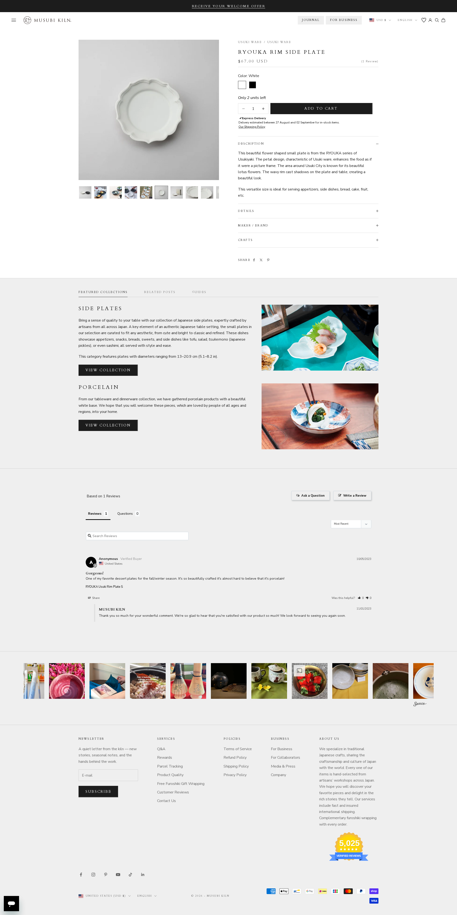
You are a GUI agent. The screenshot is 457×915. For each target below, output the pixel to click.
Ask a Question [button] (313, 496)
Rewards (164, 757)
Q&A (161, 749)
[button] (360, 598)
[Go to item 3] (115, 192)
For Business (281, 749)
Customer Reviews (173, 792)
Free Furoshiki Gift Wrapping (180, 783)
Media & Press (283, 766)
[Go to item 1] (85, 192)
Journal (310, 20)
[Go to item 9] (207, 192)
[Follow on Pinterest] (105, 874)
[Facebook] (254, 260)
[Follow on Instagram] (93, 874)
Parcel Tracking (170, 766)
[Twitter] (261, 260)
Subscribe (98, 791)
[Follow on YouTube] (118, 874)
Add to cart (321, 108)
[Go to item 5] (146, 192)
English (405, 20)
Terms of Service (238, 749)
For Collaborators (285, 757)
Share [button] (95, 598)
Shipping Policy (236, 766)
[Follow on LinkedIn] (142, 874)
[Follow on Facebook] (81, 874)
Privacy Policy (235, 775)
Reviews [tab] (94, 513)
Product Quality (170, 775)
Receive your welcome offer (228, 6)
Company (278, 775)
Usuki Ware (250, 42)
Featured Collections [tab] (103, 292)
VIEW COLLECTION (108, 370)
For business (344, 20)
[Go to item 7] (176, 192)
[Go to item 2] (100, 192)
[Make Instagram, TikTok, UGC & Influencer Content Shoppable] (420, 705)
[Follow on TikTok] (130, 874)
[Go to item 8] (192, 192)
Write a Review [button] (354, 496)
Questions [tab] (125, 513)
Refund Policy (235, 757)
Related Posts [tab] (159, 292)
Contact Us (166, 800)
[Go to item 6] (161, 192)
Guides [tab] (199, 292)
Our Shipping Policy (251, 127)
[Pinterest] (268, 260)
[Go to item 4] (131, 192)
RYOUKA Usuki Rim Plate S (104, 587)
